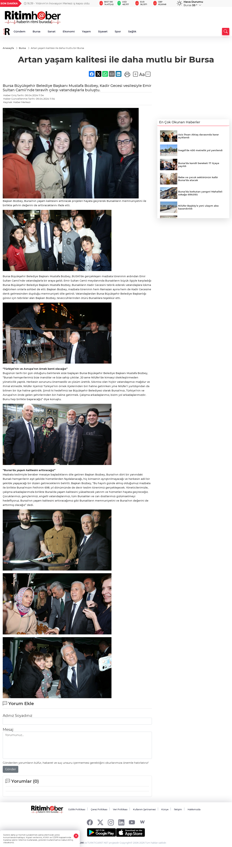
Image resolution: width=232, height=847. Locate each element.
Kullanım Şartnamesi (144, 809)
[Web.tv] (142, 822)
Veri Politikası (120, 809)
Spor (118, 31)
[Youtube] (132, 822)
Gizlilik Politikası (76, 809)
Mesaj (8, 729)
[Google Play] (101, 832)
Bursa (36, 31)
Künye (164, 809)
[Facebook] (89, 822)
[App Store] (130, 832)
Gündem (19, 31)
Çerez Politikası (99, 809)
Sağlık (132, 31)
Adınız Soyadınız (17, 715)
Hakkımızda (194, 809)
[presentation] (91, 3)
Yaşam (86, 31)
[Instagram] (110, 822)
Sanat (51, 31)
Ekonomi (69, 31)
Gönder (10, 769)
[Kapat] (76, 835)
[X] (100, 822)
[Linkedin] (121, 822)
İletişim (178, 809)
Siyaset (102, 31)
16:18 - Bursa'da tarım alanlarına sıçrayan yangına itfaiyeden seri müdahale (56, 3)
